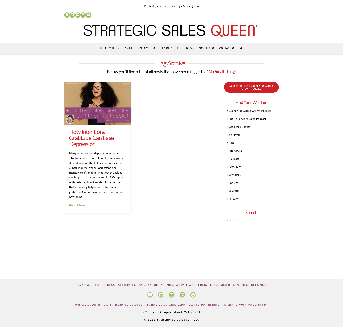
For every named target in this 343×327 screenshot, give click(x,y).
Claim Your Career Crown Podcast (250, 110)
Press (110, 284)
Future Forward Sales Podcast (247, 118)
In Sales (233, 199)
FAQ (98, 284)
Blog (231, 142)
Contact (84, 284)
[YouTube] (77, 15)
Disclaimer (220, 284)
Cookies (240, 284)
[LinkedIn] (72, 15)
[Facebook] (67, 15)
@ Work (234, 191)
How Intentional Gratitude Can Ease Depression (91, 138)
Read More (77, 205)
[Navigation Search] (241, 48)
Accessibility (151, 284)
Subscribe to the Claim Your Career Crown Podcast (251, 87)
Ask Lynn (234, 135)
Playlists (234, 159)
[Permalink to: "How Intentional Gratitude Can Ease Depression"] (97, 103)
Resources (235, 167)
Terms (201, 284)
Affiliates (127, 284)
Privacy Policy (179, 284)
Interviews (235, 150)
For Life (233, 182)
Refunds (259, 284)
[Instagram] (83, 15)
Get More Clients (239, 127)
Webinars (235, 175)
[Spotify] (88, 15)
